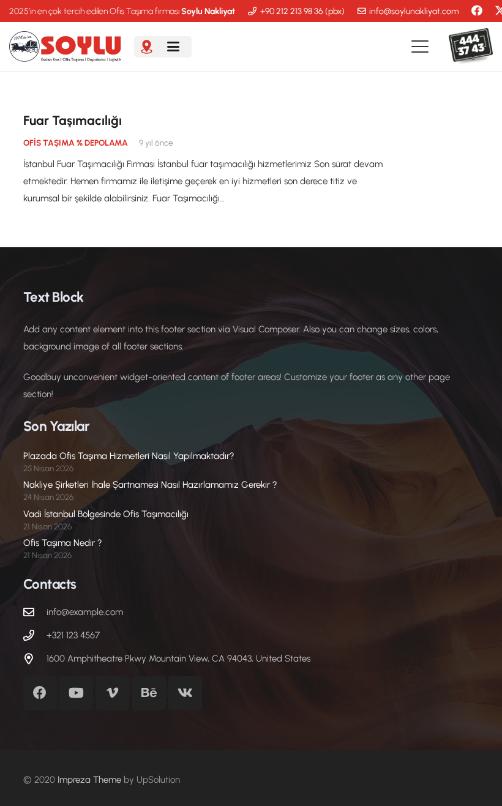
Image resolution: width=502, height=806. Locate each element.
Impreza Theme (89, 779)
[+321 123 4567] (35, 635)
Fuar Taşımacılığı (72, 120)
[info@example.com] (35, 612)
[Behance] (149, 693)
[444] (471, 46)
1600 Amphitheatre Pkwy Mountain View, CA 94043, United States (178, 658)
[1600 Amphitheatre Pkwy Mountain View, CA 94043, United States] (35, 658)
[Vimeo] (112, 693)
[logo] (65, 46)
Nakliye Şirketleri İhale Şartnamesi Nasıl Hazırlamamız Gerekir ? (150, 484)
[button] (173, 46)
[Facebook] (476, 10)
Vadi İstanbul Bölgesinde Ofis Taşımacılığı (106, 514)
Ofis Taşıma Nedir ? (62, 542)
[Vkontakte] (185, 693)
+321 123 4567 (73, 635)
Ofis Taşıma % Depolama (75, 142)
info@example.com (85, 612)
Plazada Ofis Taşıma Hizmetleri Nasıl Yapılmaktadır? (128, 455)
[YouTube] (76, 693)
